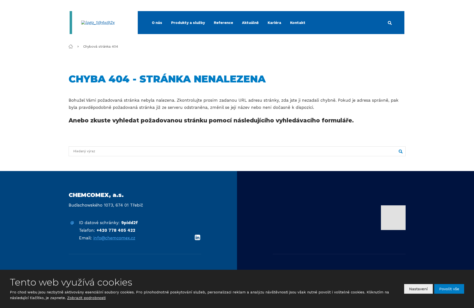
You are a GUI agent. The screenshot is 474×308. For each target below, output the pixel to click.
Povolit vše (449, 289)
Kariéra (274, 22)
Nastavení (418, 289)
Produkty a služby (188, 22)
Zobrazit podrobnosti (86, 298)
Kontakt (297, 22)
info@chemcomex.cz (114, 237)
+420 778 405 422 (116, 230)
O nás (157, 22)
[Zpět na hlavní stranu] (104, 22)
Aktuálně (250, 22)
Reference (223, 22)
